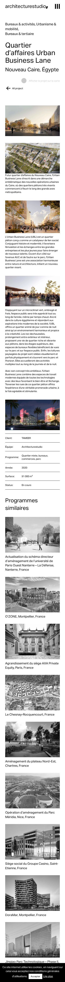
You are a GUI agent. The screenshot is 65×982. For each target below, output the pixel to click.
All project (17, 88)
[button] (57, 6)
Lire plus (48, 976)
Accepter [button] (35, 976)
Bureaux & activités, (20, 24)
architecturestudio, (26, 6)
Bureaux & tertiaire (19, 33)
